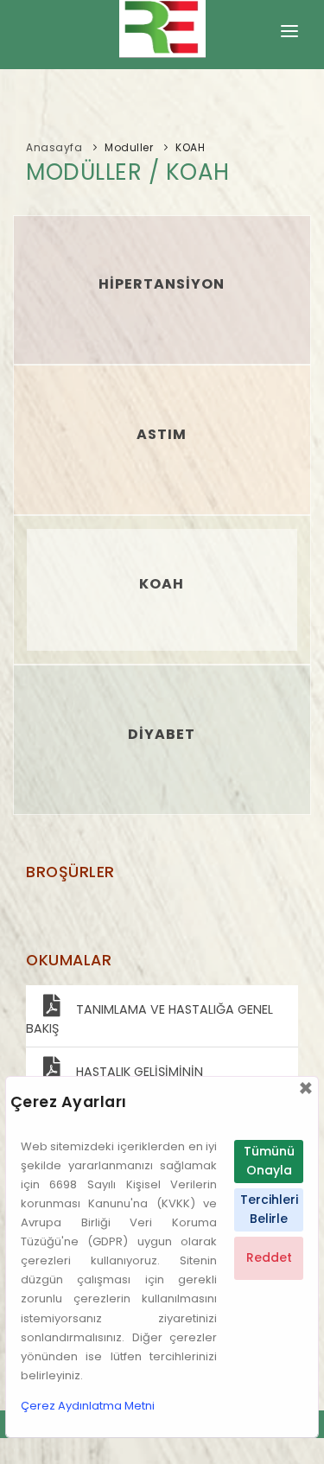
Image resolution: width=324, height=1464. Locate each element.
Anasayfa (54, 147)
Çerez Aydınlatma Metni (88, 1405)
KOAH (190, 147)
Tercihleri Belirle (269, 1209)
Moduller (129, 147)
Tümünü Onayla (269, 1161)
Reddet (269, 1257)
